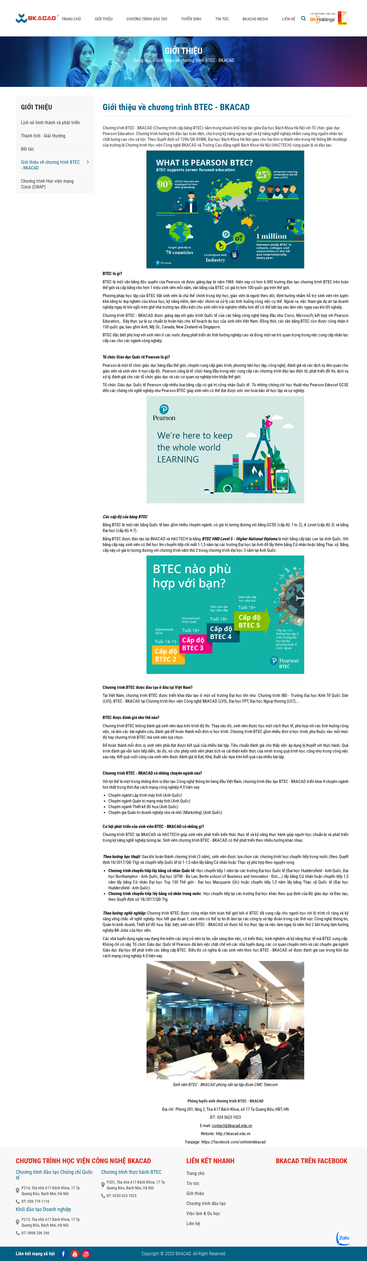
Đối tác (27, 149)
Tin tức (222, 19)
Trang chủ (71, 19)
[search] (303, 18)
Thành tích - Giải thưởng (43, 136)
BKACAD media (255, 19)
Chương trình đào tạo (146, 19)
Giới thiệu (104, 19)
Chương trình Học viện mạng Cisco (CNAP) (47, 184)
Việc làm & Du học (203, 1213)
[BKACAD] (37, 18)
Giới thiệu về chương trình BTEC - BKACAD (50, 165)
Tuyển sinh (191, 19)
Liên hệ (288, 19)
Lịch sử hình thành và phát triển (50, 122)
